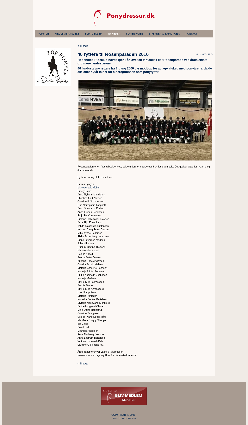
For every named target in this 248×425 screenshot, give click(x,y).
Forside (43, 33)
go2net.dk (130, 418)
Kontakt (191, 33)
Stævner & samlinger (164, 33)
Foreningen (134, 33)
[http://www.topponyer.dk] (53, 85)
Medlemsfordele (67, 33)
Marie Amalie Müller (89, 187)
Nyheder (114, 33)
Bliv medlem (93, 33)
